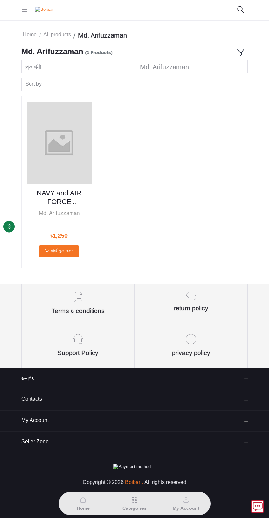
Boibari (133, 482)
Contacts (31, 399)
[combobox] (77, 66)
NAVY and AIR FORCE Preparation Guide (59, 198)
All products (57, 35)
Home (30, 35)
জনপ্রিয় (27, 378)
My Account (35, 420)
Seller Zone (35, 442)
